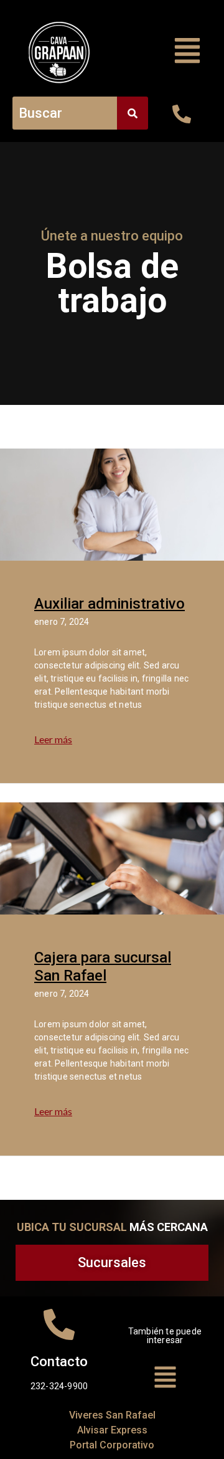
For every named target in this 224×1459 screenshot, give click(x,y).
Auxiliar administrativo (109, 603)
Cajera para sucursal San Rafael (102, 966)
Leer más (53, 739)
